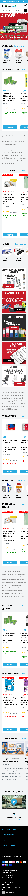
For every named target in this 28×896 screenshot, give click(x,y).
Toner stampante (20, 244)
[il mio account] (22, 6)
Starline (6, 207)
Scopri (24, 69)
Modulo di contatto (7, 890)
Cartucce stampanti (20, 46)
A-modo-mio (7, 454)
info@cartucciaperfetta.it (9, 892)
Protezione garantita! (14, 820)
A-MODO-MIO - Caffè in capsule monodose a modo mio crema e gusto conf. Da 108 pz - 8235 (10, 446)
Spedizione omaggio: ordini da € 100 (14, 1)
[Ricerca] (25, 10)
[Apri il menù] (2, 6)
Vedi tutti (23, 739)
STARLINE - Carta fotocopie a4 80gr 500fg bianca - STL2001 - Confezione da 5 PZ (9, 199)
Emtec (5, 707)
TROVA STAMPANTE (14, 27)
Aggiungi (10, 127)
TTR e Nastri (22, 481)
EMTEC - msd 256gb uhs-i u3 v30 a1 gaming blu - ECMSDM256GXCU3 (10, 701)
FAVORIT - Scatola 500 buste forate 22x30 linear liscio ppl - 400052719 (9, 97)
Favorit (5, 103)
